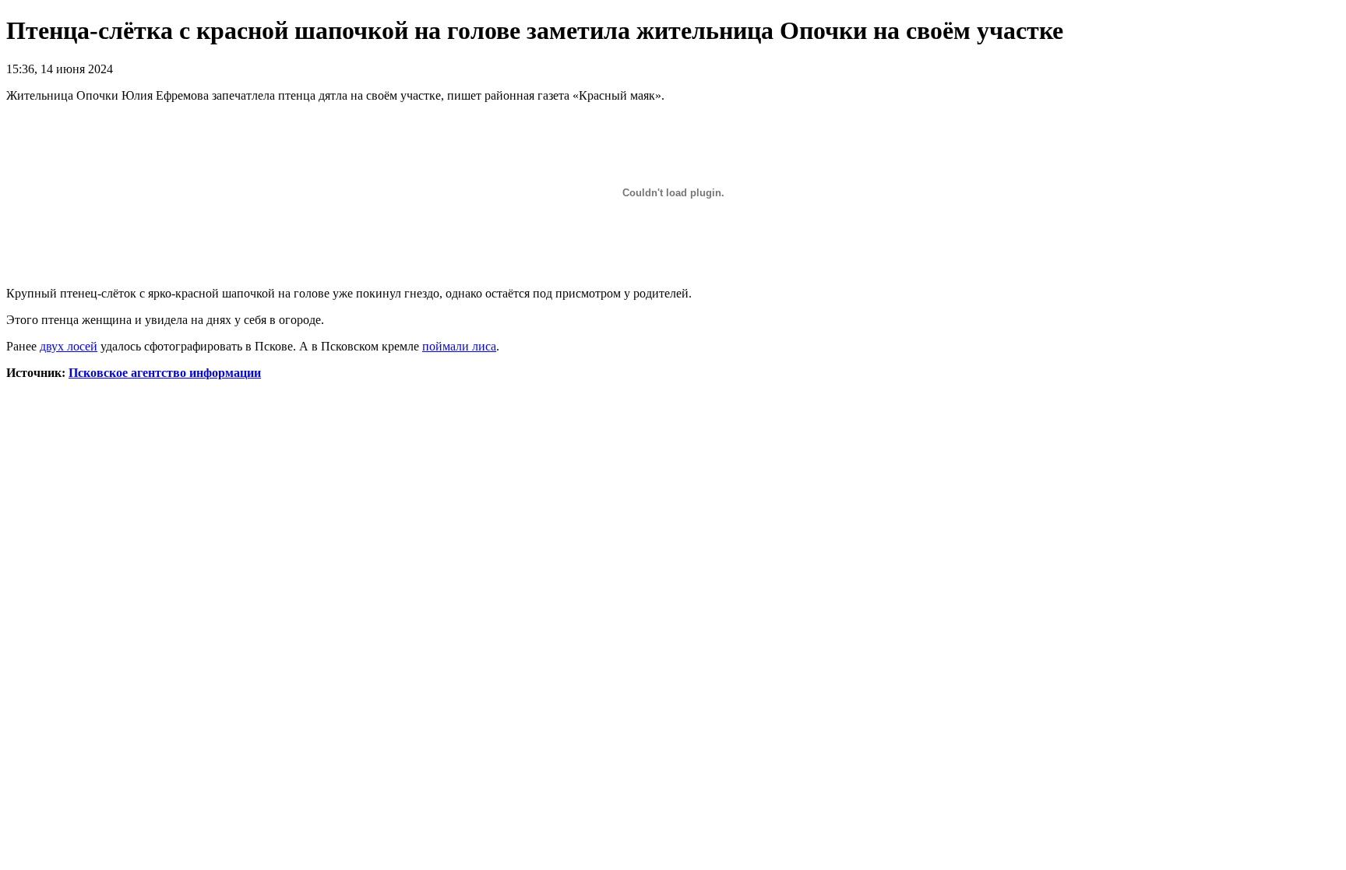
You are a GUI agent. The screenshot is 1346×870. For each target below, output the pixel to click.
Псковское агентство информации (165, 372)
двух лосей (68, 346)
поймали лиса (459, 346)
